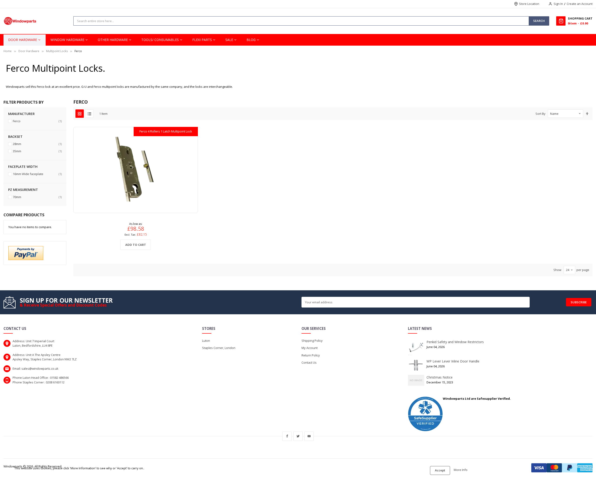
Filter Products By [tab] (23, 102)
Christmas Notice (440, 377)
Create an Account (580, 4)
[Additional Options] (25, 252)
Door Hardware (28, 51)
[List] (89, 113)
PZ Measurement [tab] (23, 189)
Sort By (540, 114)
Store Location (529, 4)
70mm (37, 197)
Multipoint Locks (57, 51)
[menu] (298, 40)
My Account (309, 348)
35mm (37, 151)
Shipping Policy (312, 340)
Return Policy (310, 355)
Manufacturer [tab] (21, 113)
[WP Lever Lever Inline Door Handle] (416, 365)
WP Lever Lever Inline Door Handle (453, 361)
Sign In (558, 4)
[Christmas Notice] (416, 380)
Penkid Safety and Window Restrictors (455, 342)
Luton (206, 340)
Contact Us (309, 362)
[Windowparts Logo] (20, 21)
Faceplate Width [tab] (22, 166)
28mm (37, 144)
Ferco (37, 121)
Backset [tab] (15, 136)
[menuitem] (24, 40)
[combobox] (188, 21)
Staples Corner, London (218, 348)
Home (7, 51)
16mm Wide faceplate (37, 174)
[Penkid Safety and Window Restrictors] (416, 347)
